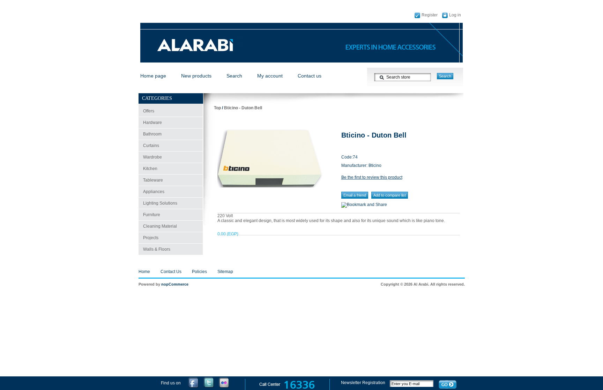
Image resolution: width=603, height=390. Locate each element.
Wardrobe (152, 157)
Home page (153, 76)
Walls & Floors (156, 249)
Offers (148, 111)
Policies (199, 271)
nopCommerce (174, 284)
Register (430, 15)
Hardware (152, 122)
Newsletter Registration (363, 382)
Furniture (151, 214)
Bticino (374, 165)
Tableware (153, 180)
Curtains (151, 145)
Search (234, 76)
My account (270, 76)
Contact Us (171, 271)
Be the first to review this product (371, 177)
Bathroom (152, 134)
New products (196, 76)
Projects (150, 237)
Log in (455, 15)
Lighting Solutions (160, 203)
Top (217, 107)
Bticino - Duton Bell (243, 107)
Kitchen (150, 168)
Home (144, 271)
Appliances (153, 191)
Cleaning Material (160, 226)
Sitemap (225, 271)
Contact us (309, 76)
